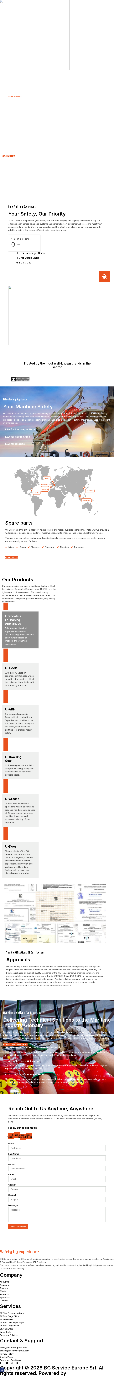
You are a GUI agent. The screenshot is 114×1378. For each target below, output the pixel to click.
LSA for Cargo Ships (17, 436)
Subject (12, 1195)
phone (11, 1164)
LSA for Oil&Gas (15, 443)
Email (11, 1174)
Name (11, 1143)
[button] (2, 1370)
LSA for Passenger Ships (20, 429)
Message (13, 1205)
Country (12, 1184)
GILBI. (75, 1373)
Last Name (13, 1154)
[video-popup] (104, 276)
